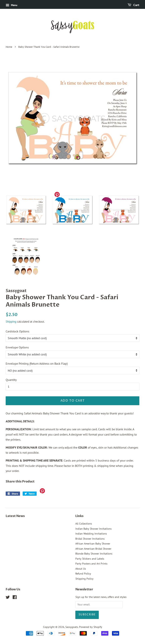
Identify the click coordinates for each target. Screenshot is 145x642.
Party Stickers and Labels (89, 558)
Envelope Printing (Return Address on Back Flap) (37, 363)
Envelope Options (17, 347)
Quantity (11, 380)
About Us (80, 568)
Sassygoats (71, 627)
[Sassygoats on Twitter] (8, 598)
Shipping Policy (84, 578)
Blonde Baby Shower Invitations (93, 553)
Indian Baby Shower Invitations (93, 528)
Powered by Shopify (90, 627)
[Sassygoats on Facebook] (14, 598)
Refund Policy (83, 573)
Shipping (11, 321)
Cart (136, 5)
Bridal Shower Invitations (90, 538)
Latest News (15, 516)
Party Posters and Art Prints (91, 563)
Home (9, 47)
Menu (13, 5)
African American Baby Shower (92, 543)
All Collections (83, 523)
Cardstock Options (17, 331)
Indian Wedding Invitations (91, 533)
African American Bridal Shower (93, 548)
